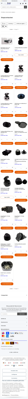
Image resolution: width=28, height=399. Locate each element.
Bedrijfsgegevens (6, 395)
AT (10, 362)
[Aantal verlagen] (2, 55)
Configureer (14, 374)
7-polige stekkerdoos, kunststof (21, 47)
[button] (20, 3)
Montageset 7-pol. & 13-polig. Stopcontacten (5, 48)
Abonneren (22, 314)
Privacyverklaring (6, 392)
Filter (4, 23)
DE (5, 362)
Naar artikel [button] (21, 54)
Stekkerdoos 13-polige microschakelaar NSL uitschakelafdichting (5, 189)
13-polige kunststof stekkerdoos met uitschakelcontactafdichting (21, 160)
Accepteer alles (14, 370)
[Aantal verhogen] (12, 55)
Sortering (10, 23)
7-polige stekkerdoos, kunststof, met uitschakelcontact (7, 76)
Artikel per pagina (20, 23)
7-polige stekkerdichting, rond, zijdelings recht (7, 132)
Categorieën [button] (4, 295)
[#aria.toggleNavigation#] (1, 3)
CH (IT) (7, 365)
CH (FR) (23, 362)
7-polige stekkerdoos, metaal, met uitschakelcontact (6, 104)
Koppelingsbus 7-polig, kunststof (5, 160)
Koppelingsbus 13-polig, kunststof (19, 217)
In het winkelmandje (7, 59)
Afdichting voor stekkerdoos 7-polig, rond (21, 104)
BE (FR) (21, 365)
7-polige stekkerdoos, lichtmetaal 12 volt (19, 76)
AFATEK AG (15, 352)
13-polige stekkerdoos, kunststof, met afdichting (20, 189)
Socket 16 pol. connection (6, 272)
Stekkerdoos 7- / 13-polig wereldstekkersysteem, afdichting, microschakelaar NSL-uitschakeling (6, 245)
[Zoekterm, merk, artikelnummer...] (25, 7)
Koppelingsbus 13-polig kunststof (5, 217)
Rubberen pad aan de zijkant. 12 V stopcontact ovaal (21, 132)
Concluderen (14, 378)
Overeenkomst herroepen (7, 346)
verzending (17, 348)
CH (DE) (16, 362)
